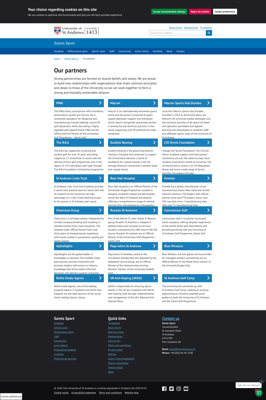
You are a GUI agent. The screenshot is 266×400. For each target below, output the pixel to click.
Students (59, 51)
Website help (132, 392)
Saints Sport (64, 43)
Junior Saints (142, 51)
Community (125, 51)
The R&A (62, 142)
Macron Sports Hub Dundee (182, 103)
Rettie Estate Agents (70, 278)
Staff (111, 51)
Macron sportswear (118, 363)
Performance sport (78, 51)
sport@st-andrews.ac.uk (182, 349)
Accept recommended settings (169, 11)
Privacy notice (115, 349)
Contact (181, 51)
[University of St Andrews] (76, 31)
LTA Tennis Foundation (179, 142)
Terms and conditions (119, 345)
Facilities (157, 51)
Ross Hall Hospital (122, 178)
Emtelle (169, 178)
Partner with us (71, 58)
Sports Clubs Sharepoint (121, 358)
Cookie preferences (225, 11)
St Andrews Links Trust (71, 178)
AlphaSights (64, 246)
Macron (115, 103)
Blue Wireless (173, 246)
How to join (114, 341)
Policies (112, 354)
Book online (175, 27)
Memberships (191, 27)
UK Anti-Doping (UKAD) (126, 278)
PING (59, 103)
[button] (79, 103)
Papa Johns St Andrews (125, 246)
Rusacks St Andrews (123, 210)
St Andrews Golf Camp (179, 278)
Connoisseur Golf (175, 210)
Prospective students (65, 349)
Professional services (65, 358)
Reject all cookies (200, 11)
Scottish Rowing (121, 142)
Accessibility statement (83, 392)
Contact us (170, 318)
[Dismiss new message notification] (261, 382)
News (169, 51)
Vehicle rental (115, 367)
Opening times (116, 332)
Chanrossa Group (67, 210)
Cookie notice (61, 392)
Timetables (206, 27)
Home (57, 58)
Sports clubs (98, 51)
